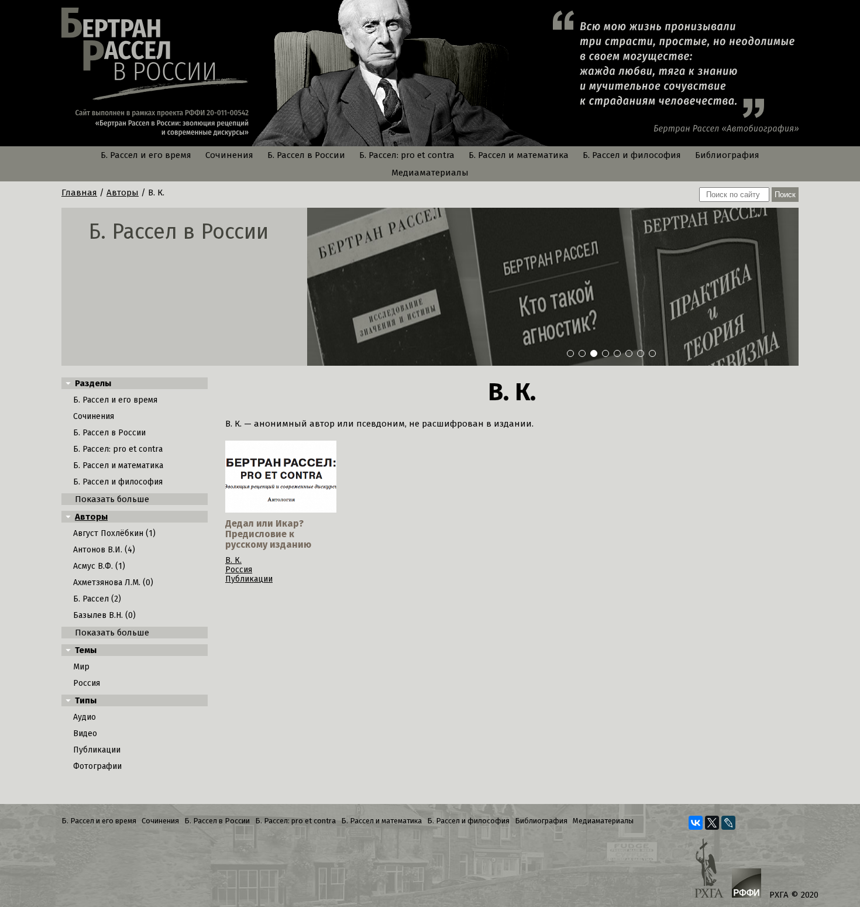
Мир (81, 667)
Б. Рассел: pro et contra (407, 155)
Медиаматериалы (430, 172)
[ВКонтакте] (696, 823)
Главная (79, 192)
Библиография (727, 155)
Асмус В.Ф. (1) (99, 566)
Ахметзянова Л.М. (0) (113, 583)
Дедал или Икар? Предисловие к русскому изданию (268, 534)
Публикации (97, 750)
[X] (712, 823)
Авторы (122, 192)
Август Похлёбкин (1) (114, 533)
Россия (86, 683)
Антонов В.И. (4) (104, 550)
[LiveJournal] (728, 823)
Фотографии (97, 766)
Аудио (84, 717)
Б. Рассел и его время (146, 155)
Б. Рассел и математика (519, 155)
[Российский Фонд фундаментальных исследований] (746, 884)
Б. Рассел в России (306, 155)
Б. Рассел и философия (632, 155)
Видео (85, 733)
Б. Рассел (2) (97, 599)
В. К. (233, 560)
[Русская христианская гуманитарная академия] (709, 869)
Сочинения (229, 155)
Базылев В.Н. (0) (104, 615)
